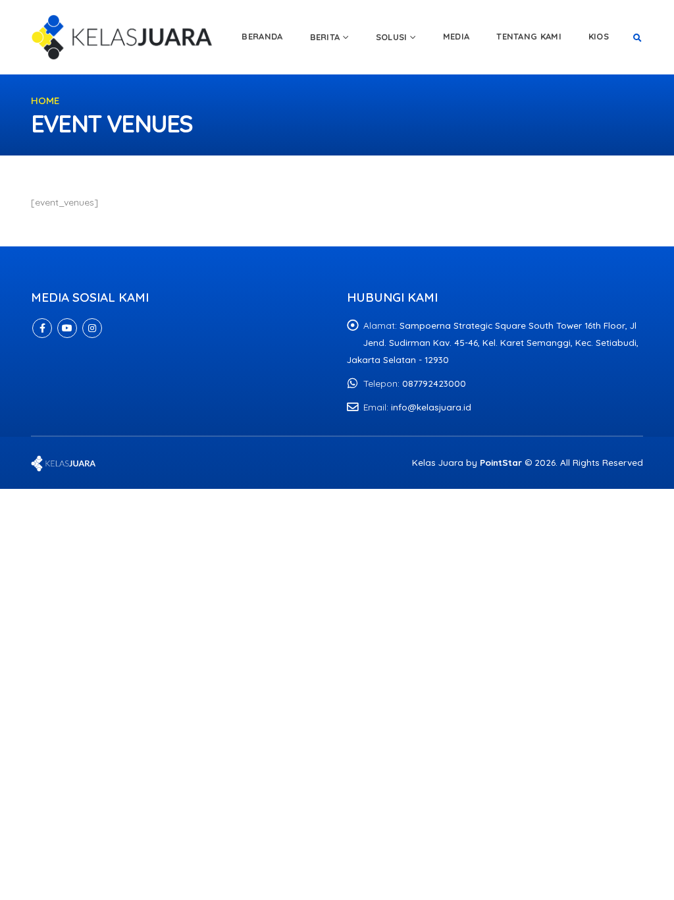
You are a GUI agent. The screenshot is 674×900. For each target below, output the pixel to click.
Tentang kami (528, 36)
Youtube (67, 328)
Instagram (92, 328)
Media (456, 36)
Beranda (262, 36)
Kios (598, 36)
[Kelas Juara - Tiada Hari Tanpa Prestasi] (123, 37)
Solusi (391, 37)
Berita (325, 37)
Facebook (42, 328)
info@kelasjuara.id (431, 406)
